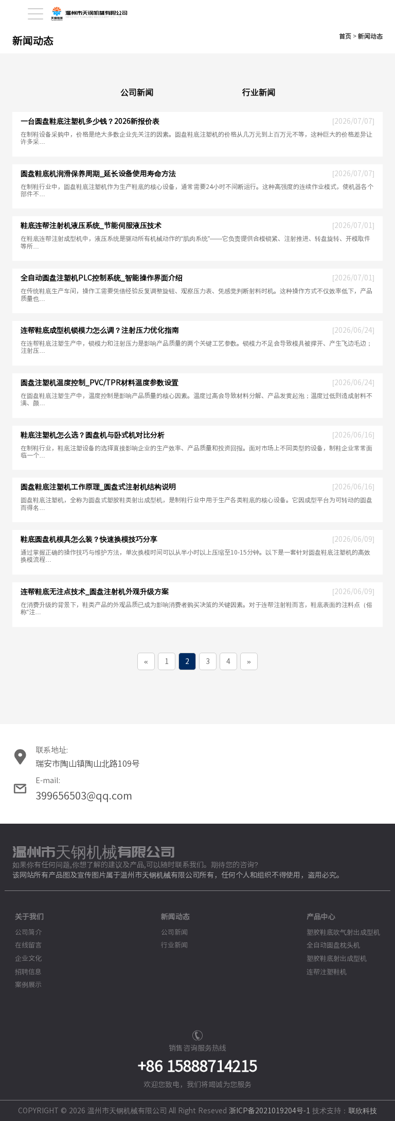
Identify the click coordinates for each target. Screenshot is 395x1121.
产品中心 (321, 916)
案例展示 (28, 984)
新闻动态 (370, 36)
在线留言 (28, 945)
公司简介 (28, 932)
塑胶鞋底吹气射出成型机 (343, 932)
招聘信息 (28, 971)
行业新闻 (258, 92)
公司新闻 (136, 92)
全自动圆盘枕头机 (333, 945)
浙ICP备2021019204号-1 (269, 1110)
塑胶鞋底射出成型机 (337, 958)
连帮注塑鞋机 (327, 971)
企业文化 (28, 958)
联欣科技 (362, 1110)
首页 (345, 36)
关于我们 (29, 916)
